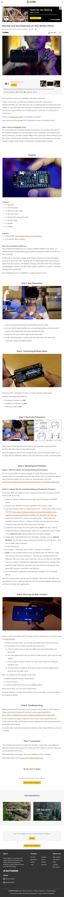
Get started (56, 860)
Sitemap (55, 865)
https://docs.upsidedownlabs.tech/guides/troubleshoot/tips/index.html (28, 715)
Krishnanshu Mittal (16, 117)
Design (33, 862)
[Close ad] (60, 8)
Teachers (44, 865)
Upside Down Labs (9, 29)
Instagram (29, 92)
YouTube (20, 92)
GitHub (35, 92)
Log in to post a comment (32, 846)
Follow (14, 85)
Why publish (56, 857)
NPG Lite (11, 205)
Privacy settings (51, 891)
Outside (43, 862)
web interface (10, 639)
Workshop (34, 860)
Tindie (32, 273)
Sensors (25, 29)
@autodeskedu (9, 882)
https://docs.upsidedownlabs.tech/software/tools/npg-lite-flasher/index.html (30, 482)
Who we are (56, 867)
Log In (32, 838)
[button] (2, 2)
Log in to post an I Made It (32, 783)
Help (54, 862)
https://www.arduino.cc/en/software (28, 236)
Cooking (43, 857)
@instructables (10, 879)
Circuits (19, 29)
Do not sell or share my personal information (24, 893)
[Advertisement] (32, 14)
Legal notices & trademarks (46, 893)
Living (43, 860)
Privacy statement (39, 891)
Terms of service (28, 891)
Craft (32, 865)
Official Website (10, 92)
